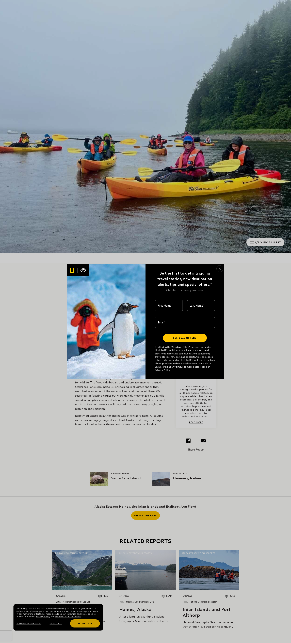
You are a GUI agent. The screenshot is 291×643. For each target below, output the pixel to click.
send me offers (184, 337)
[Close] (219, 268)
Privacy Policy (162, 370)
